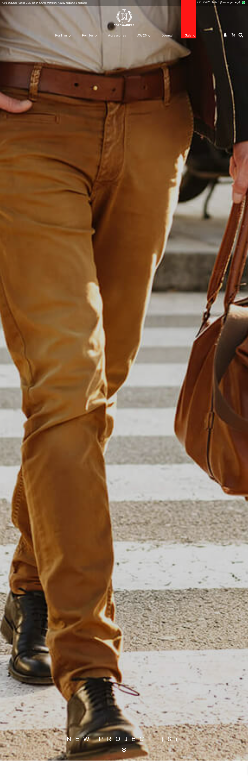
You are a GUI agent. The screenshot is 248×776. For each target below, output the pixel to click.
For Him (61, 35)
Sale (188, 35)
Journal (167, 35)
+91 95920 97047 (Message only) (218, 2)
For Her (87, 35)
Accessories (117, 35)
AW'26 (142, 35)
